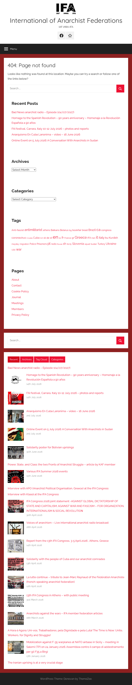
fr (63, 237)
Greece (81, 237)
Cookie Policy (20, 291)
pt (49, 244)
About (15, 279)
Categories (57, 359)
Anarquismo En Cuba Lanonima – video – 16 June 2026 (46, 134)
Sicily (69, 244)
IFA (89, 237)
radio (54, 244)
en (55, 237)
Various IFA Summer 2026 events (47, 471)
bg (70, 230)
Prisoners (42, 243)
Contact (17, 285)
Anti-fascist (18, 230)
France (67, 238)
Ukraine (111, 243)
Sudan (94, 244)
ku (106, 237)
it (97, 237)
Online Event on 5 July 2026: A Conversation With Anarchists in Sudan (55, 140)
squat (87, 244)
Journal (16, 297)
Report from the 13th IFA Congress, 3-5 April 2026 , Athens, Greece (67, 540)
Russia (59, 244)
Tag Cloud (41, 359)
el (51, 237)
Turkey (101, 243)
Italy (101, 237)
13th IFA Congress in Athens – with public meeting (57, 595)
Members (18, 309)
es (60, 238)
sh (64, 243)
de (48, 237)
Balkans (55, 230)
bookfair (76, 230)
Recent (14, 359)
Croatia (30, 238)
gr (73, 237)
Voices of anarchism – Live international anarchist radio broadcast (67, 522)
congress (106, 230)
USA (13, 250)
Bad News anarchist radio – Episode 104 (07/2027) (43, 112)
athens (46, 230)
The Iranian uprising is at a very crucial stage (35, 662)
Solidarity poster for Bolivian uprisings (50, 447)
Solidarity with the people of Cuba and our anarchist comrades (65, 559)
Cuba (36, 237)
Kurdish (113, 237)
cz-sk (43, 238)
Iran (93, 238)
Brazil (92, 230)
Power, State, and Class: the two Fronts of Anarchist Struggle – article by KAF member (61, 464)
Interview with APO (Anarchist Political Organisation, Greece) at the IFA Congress (58, 488)
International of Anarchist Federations (66, 20)
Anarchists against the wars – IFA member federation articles (64, 613)
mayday (15, 244)
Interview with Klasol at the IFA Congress (33, 494)
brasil (85, 230)
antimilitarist (33, 230)
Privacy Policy (20, 314)
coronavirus (19, 237)
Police (33, 244)
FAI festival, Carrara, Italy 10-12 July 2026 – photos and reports (50, 128)
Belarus (64, 230)
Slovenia (78, 243)
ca (98, 229)
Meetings (18, 303)
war (19, 249)
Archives (27, 359)
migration (24, 244)
